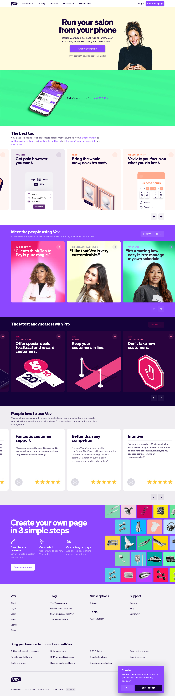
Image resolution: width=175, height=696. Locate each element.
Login (13, 608)
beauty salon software (49, 141)
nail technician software (23, 141)
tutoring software (72, 141)
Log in (141, 3)
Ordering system (137, 657)
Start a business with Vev (62, 613)
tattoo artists (89, 141)
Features (67, 3)
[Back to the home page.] (14, 3)
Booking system (18, 663)
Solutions (26, 3)
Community (135, 613)
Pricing (41, 3)
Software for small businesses (25, 651)
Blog (53, 596)
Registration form (98, 657)
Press (13, 630)
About (13, 619)
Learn (52, 3)
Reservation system (139, 651)
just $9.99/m (101, 98)
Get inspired (85, 3)
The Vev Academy (58, 603)
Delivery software (58, 651)
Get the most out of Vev (61, 608)
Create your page (155, 3)
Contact (133, 603)
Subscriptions (99, 596)
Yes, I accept (148, 687)
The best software (59, 619)
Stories (14, 624)
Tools (93, 612)
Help (132, 608)
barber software (88, 137)
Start (13, 603)
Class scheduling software (62, 663)
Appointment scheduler (101, 663)
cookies (134, 674)
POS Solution (96, 651)
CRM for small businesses (62, 657)
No (127, 687)
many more (16, 144)
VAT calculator (97, 618)
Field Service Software (21, 657)
